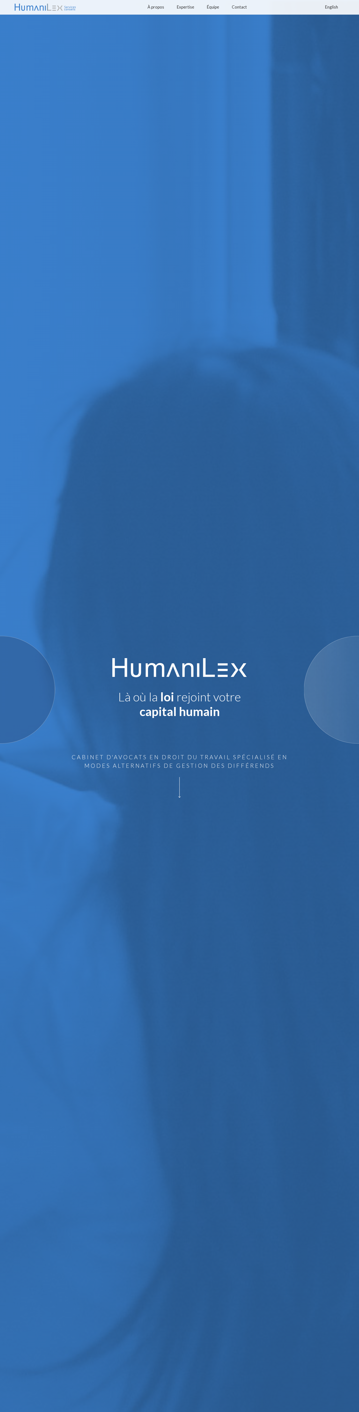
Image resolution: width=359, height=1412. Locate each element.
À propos (156, 7)
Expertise (185, 7)
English (331, 7)
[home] (45, 7)
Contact (239, 7)
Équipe (213, 7)
